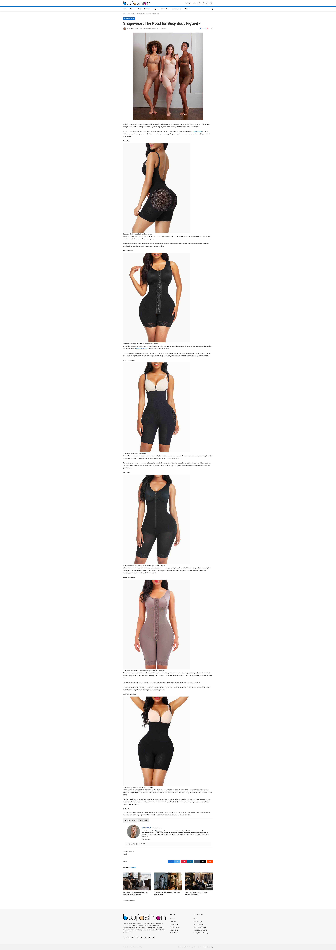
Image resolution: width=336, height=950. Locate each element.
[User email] (144, 844)
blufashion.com (146, 839)
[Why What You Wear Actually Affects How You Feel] (168, 881)
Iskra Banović (130, 28)
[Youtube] (141, 844)
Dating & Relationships (200, 927)
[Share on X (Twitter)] (204, 28)
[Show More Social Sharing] (211, 28)
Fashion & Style (131, 13)
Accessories (176, 9)
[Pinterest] (134, 844)
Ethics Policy (210, 947)
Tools (140, 9)
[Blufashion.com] (136, 3)
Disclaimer (180, 947)
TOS (186, 947)
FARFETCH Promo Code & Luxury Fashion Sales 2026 (196, 893)
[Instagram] (129, 844)
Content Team (174, 924)
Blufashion (159, 831)
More (186, 9)
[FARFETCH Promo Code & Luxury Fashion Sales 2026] (199, 881)
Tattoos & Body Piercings (200, 930)
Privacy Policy (192, 947)
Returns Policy (174, 930)
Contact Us (173, 921)
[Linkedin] (131, 844)
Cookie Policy (201, 947)
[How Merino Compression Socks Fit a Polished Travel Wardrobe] (137, 881)
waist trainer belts (141, 348)
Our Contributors (174, 927)
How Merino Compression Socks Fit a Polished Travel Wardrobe (135, 893)
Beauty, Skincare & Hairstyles (201, 933)
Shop (132, 9)
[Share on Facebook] (200, 28)
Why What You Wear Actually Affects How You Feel (167, 893)
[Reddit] (136, 844)
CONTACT (188, 3)
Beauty (146, 9)
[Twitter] (139, 844)
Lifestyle (164, 9)
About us (172, 919)
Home (125, 9)
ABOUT (194, 3)
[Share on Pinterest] (207, 28)
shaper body (197, 131)
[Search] (212, 9)
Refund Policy (174, 933)
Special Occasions (199, 924)
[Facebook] (127, 844)
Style (155, 9)
